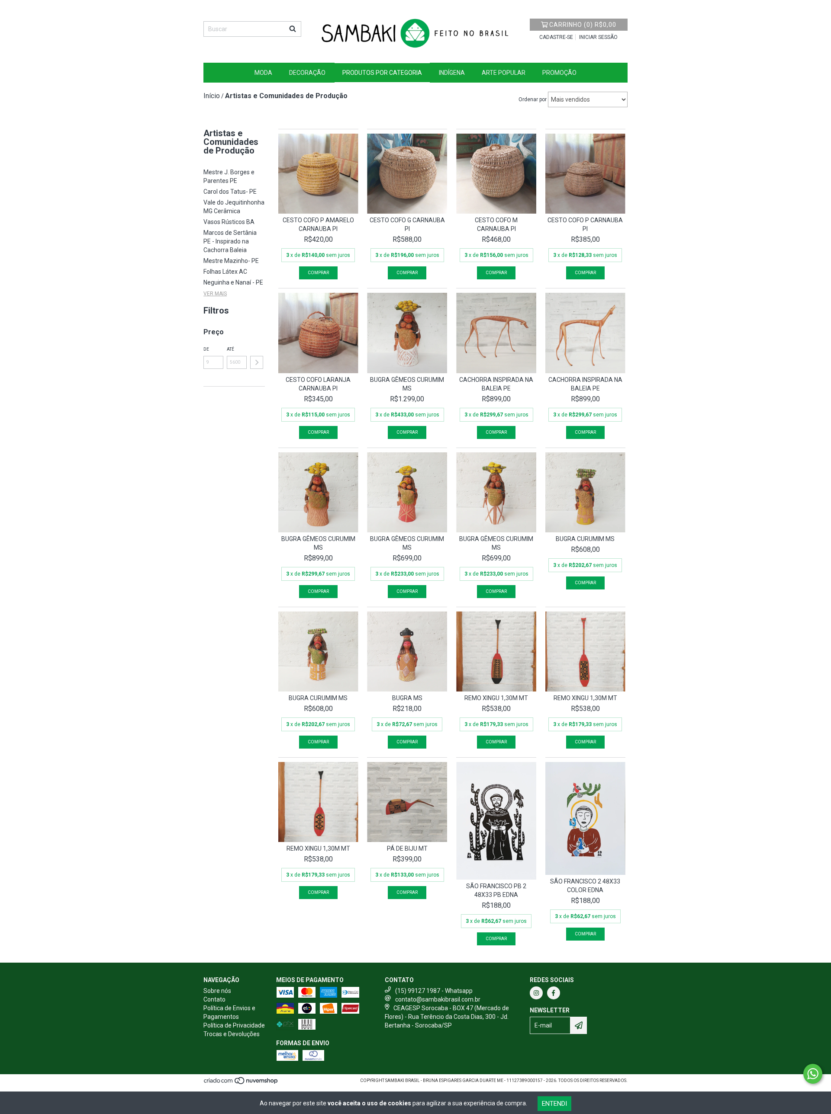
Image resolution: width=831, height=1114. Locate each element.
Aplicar (256, 362)
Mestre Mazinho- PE (231, 260)
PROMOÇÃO (559, 72)
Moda (263, 72)
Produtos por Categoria (382, 72)
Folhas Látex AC (225, 271)
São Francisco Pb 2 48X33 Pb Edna (496, 890)
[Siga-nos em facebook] (553, 992)
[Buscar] (292, 29)
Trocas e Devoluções (231, 1034)
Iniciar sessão (598, 37)
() (582, 24)
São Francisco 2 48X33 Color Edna (585, 885)
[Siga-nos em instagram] (536, 992)
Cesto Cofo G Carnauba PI (407, 224)
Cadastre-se (556, 37)
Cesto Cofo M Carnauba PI (496, 224)
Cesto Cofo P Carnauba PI (585, 224)
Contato (214, 999)
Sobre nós (217, 990)
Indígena (452, 72)
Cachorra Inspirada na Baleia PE (496, 384)
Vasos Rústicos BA (228, 221)
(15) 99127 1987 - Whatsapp (434, 990)
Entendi (554, 1104)
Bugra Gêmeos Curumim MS (407, 384)
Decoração (307, 72)
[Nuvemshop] (241, 1083)
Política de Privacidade (234, 1025)
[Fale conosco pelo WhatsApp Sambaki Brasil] (812, 1074)
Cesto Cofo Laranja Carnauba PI (318, 384)
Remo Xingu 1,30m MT (496, 698)
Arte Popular (503, 72)
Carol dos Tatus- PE (230, 191)
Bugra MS (407, 698)
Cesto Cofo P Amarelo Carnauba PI (318, 224)
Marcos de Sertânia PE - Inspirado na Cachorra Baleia (230, 241)
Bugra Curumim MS (585, 538)
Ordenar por (533, 99)
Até (230, 349)
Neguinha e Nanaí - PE (233, 282)
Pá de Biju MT (407, 848)
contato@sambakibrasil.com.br (437, 999)
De (206, 349)
